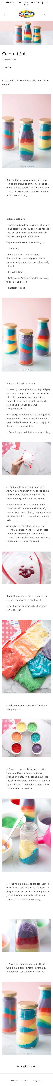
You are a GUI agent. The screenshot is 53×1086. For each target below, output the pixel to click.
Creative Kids (21, 1081)
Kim (22, 80)
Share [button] (8, 67)
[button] (6, 14)
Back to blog (28, 1066)
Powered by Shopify (35, 1081)
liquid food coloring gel (23, 258)
